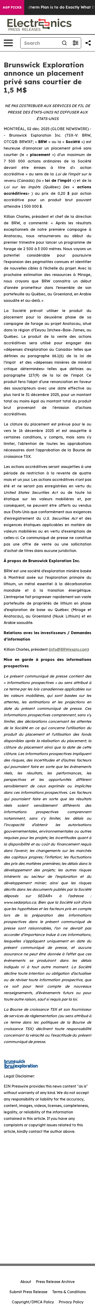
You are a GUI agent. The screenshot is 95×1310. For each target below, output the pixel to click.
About (25, 1281)
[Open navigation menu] (8, 43)
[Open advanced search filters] (75, 43)
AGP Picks (12, 7)
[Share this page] (88, 43)
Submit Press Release (28, 1291)
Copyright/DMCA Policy (33, 1302)
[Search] (64, 43)
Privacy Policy (71, 1302)
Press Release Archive (55, 1281)
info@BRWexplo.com (68, 649)
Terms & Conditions (69, 1291)
